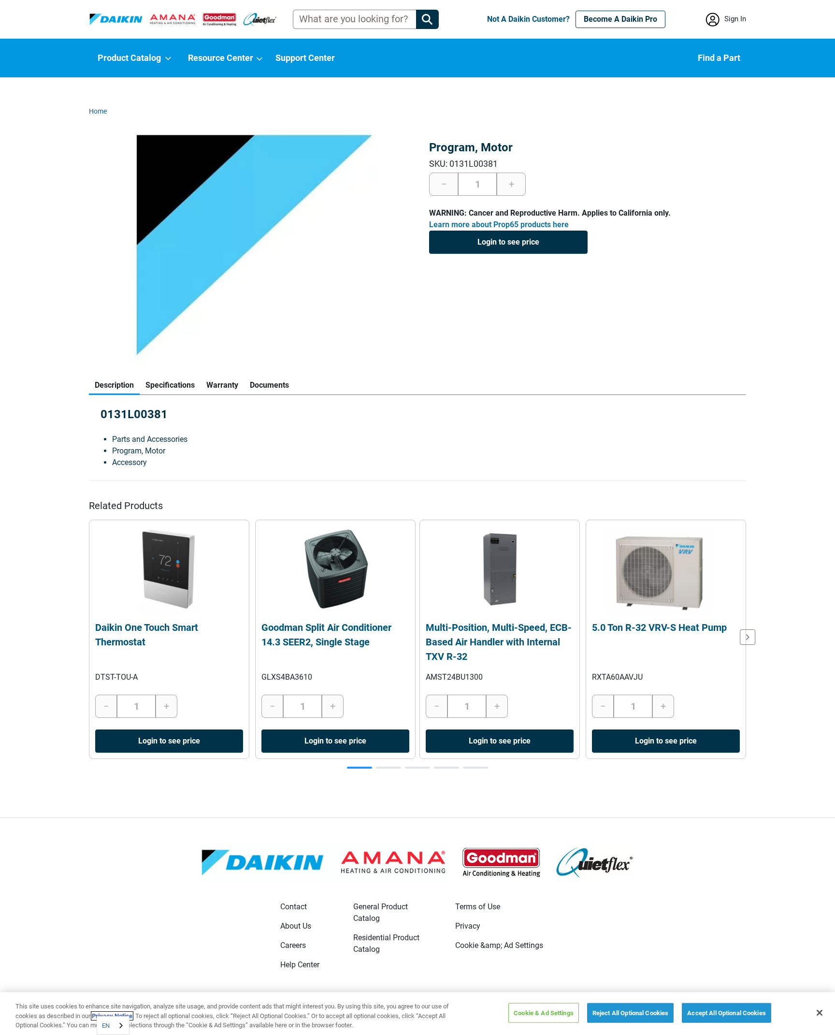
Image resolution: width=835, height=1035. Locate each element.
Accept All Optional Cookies (726, 1012)
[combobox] (113, 1025)
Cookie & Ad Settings (544, 1012)
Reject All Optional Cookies (630, 1012)
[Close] (819, 1012)
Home (98, 111)
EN (106, 1025)
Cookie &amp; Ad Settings (499, 945)
